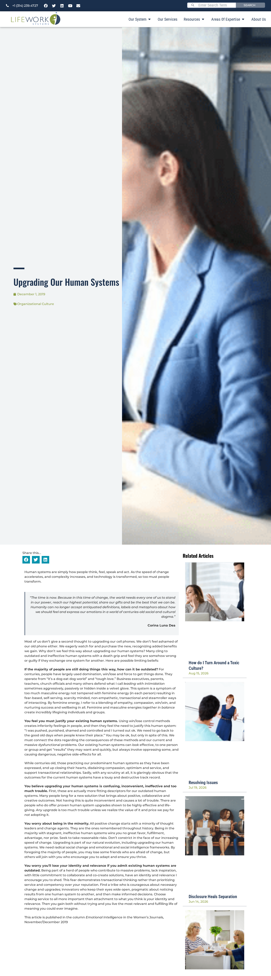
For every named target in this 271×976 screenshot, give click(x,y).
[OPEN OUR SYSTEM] (149, 19)
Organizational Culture (35, 304)
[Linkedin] (62, 6)
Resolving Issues (203, 782)
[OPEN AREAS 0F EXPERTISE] (243, 19)
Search (249, 5)
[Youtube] (70, 6)
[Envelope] (78, 6)
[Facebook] (46, 6)
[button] (26, 560)
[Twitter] (54, 6)
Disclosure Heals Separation (213, 896)
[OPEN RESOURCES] (203, 19)
